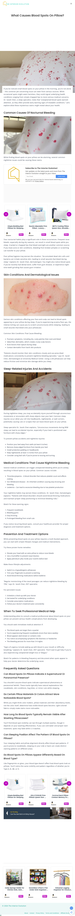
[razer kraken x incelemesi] (37, 915)
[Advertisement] (37, 37)
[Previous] (6, 214)
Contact (32, 913)
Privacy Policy (40, 913)
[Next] (69, 214)
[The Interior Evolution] (16, 3)
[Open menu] (71, 3)
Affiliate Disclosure (66, 913)
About (26, 913)
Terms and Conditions (52, 913)
